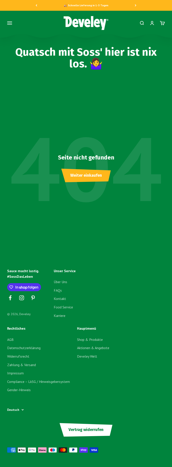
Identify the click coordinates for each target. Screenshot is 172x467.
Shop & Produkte (90, 339)
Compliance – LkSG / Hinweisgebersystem (38, 381)
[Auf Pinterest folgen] (33, 298)
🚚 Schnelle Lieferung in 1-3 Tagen (86, 5)
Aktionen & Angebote (93, 348)
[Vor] (135, 5)
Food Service (63, 307)
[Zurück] (36, 5)
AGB (10, 339)
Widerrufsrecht (18, 356)
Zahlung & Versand (21, 365)
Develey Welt (87, 356)
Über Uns (60, 282)
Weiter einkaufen (86, 175)
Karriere (59, 315)
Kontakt (60, 298)
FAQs (58, 290)
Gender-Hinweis (19, 390)
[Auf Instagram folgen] (22, 298)
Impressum (15, 373)
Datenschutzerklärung (24, 348)
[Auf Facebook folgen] (10, 298)
